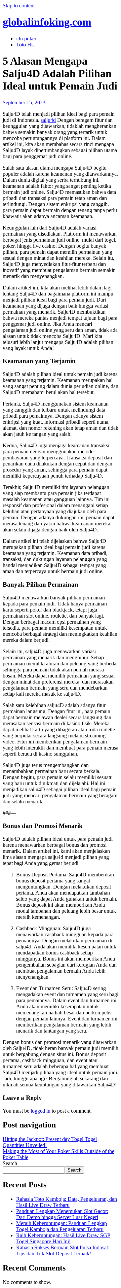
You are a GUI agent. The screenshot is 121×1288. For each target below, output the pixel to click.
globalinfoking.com (47, 22)
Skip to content (19, 5)
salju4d (48, 120)
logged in (40, 1111)
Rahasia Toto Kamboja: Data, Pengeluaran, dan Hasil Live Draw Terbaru (66, 1202)
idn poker (26, 38)
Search (10, 1163)
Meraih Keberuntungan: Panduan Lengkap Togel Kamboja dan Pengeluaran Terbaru (61, 1226)
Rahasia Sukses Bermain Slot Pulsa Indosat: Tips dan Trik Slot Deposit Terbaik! (62, 1250)
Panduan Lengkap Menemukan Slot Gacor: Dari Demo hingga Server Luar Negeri (62, 1214)
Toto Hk (25, 44)
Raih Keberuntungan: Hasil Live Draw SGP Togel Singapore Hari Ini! (63, 1238)
